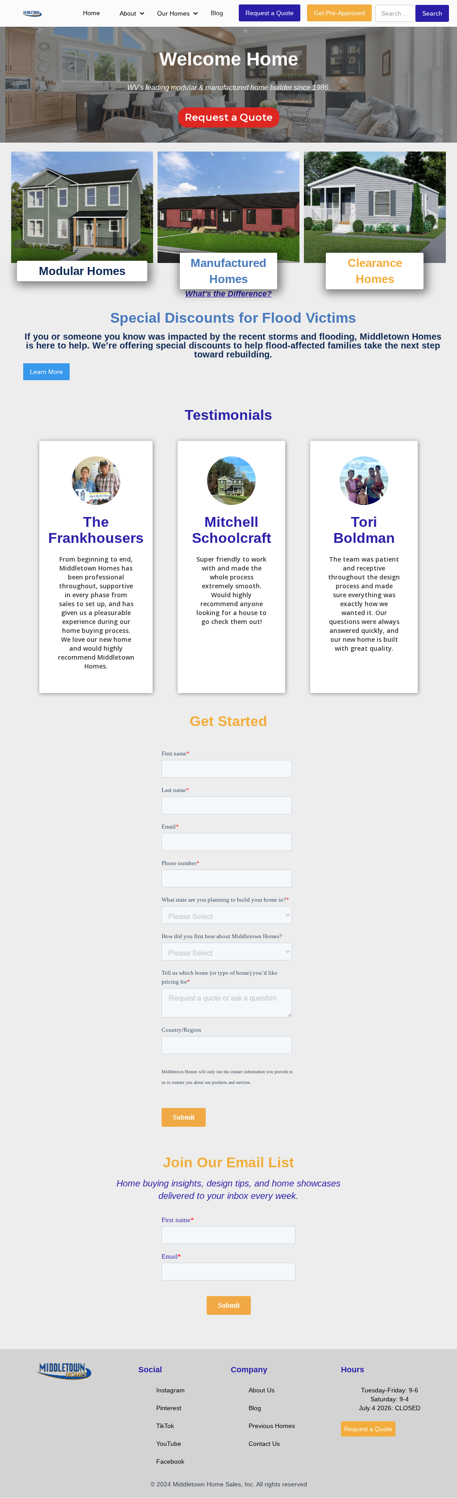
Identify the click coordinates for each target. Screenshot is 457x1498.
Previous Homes (272, 1425)
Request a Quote (269, 12)
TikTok (165, 1425)
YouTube (168, 1443)
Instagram (170, 1390)
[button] (127, 13)
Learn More (46, 371)
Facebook (170, 1461)
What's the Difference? (228, 293)
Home (91, 12)
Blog (217, 12)
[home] (32, 13)
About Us (261, 1390)
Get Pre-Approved (339, 12)
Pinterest (168, 1408)
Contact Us (264, 1443)
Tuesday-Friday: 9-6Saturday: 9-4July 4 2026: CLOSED (389, 1399)
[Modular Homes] (82, 207)
